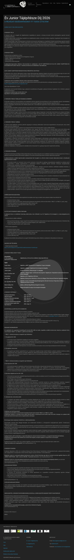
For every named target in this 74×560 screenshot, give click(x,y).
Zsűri (51, 3)
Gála (54, 3)
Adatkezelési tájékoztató (9, 551)
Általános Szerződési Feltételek (10, 554)
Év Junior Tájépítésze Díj (31, 4)
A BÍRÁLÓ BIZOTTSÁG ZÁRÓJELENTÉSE (13, 27)
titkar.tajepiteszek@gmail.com (59, 540)
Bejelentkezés (65, 3)
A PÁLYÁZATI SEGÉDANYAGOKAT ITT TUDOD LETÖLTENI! (26, 22)
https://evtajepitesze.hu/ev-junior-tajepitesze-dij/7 (16, 83)
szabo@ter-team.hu (54, 316)
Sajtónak (58, 3)
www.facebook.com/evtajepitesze (62, 546)
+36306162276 (54, 543)
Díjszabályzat (45, 3)
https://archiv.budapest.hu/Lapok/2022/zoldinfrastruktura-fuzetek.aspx (20, 247)
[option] (6, 531)
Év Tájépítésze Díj (38, 5)
